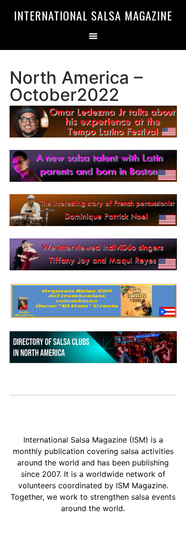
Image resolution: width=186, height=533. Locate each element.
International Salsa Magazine (93, 15)
